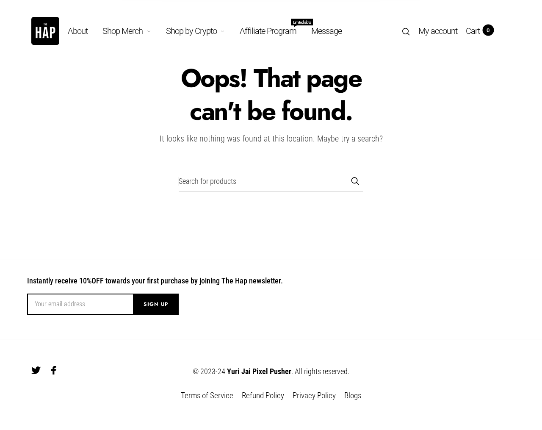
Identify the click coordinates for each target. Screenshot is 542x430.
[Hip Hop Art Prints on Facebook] (53, 370)
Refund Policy (263, 395)
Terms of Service (207, 395)
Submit (354, 180)
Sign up (156, 304)
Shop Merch (122, 31)
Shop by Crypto (191, 31)
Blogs (352, 395)
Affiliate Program (268, 29)
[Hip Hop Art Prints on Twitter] (36, 370)
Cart (477, 31)
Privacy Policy (314, 395)
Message (326, 31)
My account (437, 31)
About (78, 31)
